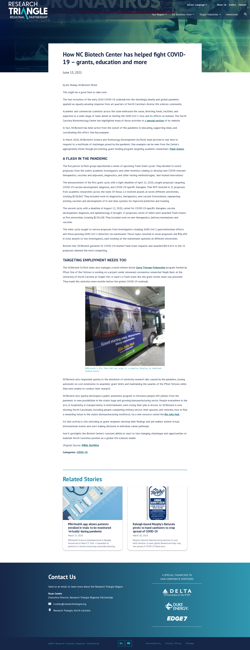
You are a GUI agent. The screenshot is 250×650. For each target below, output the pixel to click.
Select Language (196, 5)
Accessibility (153, 643)
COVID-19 (82, 452)
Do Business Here (182, 14)
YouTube (129, 643)
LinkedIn (121, 643)
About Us (221, 5)
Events (232, 5)
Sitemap (190, 643)
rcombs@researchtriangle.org (69, 604)
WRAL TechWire (90, 445)
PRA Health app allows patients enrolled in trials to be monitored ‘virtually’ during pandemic (89, 527)
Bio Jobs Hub (171, 414)
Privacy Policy (173, 643)
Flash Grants (177, 149)
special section (155, 120)
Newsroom (232, 14)
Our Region (158, 14)
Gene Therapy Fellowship (150, 267)
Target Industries (208, 14)
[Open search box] (245, 14)
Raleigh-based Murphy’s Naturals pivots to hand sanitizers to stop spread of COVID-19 (154, 527)
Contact (242, 5)
